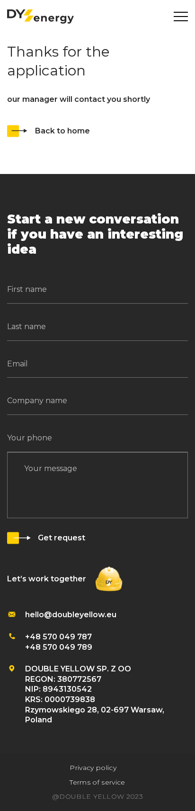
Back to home (62, 130)
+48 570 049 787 (58, 636)
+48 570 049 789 (58, 647)
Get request (61, 537)
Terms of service (97, 782)
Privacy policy (93, 767)
